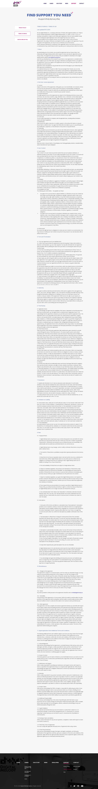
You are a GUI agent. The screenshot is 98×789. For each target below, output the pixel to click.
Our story (59, 3)
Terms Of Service (67, 769)
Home (45, 3)
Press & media (76, 766)
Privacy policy (22, 27)
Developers (55, 762)
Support (73, 3)
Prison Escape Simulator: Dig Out (28, 767)
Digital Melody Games (26, 786)
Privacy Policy (66, 766)
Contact (81, 3)
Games (51, 3)
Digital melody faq (23, 39)
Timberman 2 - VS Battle (28, 775)
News (66, 3)
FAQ (64, 772)
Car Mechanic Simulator (28, 772)
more (26, 779)
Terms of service (22, 33)
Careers (75, 769)
